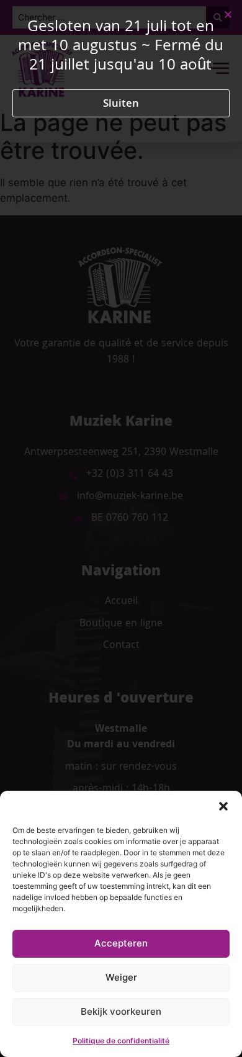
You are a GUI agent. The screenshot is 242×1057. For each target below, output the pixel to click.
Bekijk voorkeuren (121, 1011)
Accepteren (121, 943)
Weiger (121, 977)
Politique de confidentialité (121, 1040)
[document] (121, 528)
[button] (223, 806)
